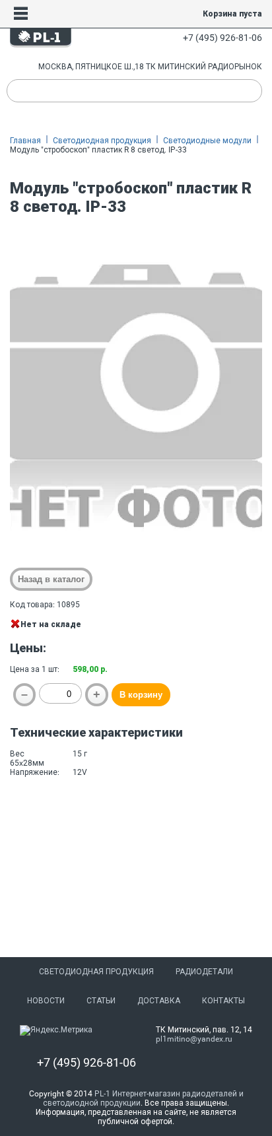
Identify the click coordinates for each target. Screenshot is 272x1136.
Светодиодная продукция (102, 140)
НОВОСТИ (46, 1000)
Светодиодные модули (207, 140)
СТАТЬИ (101, 1000)
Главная (25, 140)
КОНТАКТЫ (223, 1000)
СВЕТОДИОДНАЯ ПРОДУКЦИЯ (96, 971)
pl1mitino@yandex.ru (194, 1039)
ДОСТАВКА (158, 1000)
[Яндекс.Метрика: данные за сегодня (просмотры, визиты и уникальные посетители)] (56, 1030)
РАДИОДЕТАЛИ (204, 971)
